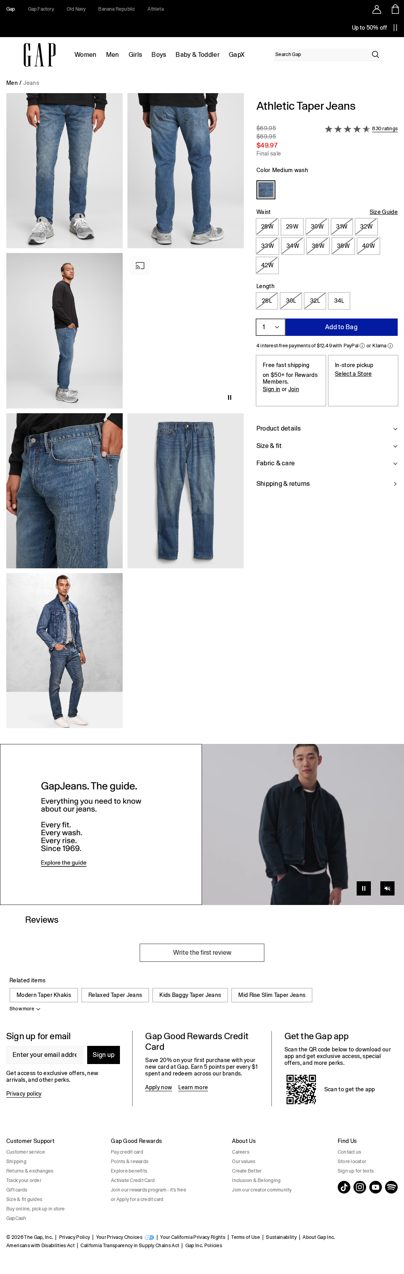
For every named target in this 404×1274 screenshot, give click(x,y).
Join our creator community (262, 1190)
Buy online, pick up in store (35, 1209)
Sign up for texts (356, 1171)
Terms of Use (245, 1237)
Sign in (271, 389)
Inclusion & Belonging (256, 1180)
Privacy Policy (74, 1237)
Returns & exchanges (30, 1171)
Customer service (25, 1152)
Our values (243, 1161)
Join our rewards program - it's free (148, 1190)
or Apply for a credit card (137, 1199)
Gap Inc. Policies (203, 1245)
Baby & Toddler (197, 54)
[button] (125, 413)
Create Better (247, 1171)
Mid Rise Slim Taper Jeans (271, 995)
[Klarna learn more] (390, 346)
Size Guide (384, 212)
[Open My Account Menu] (377, 9)
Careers (240, 1152)
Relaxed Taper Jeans (115, 995)
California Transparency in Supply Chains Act (129, 1245)
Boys (159, 54)
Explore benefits (129, 1171)
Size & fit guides (24, 1199)
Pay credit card (127, 1152)
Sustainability (281, 1237)
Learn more (193, 1087)
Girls (135, 54)
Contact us (349, 1152)
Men (112, 54)
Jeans (31, 83)
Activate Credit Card (133, 1180)
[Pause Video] (364, 888)
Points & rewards (129, 1161)
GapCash (16, 1218)
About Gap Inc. (319, 1237)
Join (293, 389)
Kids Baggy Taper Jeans (190, 995)
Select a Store (353, 374)
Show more (21, 1009)
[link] (202, 824)
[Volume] (387, 888)
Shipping (16, 1161)
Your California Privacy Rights (192, 1237)
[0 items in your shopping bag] (395, 9)
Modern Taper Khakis (44, 995)
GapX (237, 54)
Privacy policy (23, 1093)
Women (86, 54)
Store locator (352, 1161)
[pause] (395, 27)
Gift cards (16, 1190)
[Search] (375, 54)
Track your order (23, 1180)
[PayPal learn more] (362, 346)
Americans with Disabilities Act (40, 1245)
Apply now (158, 1087)
